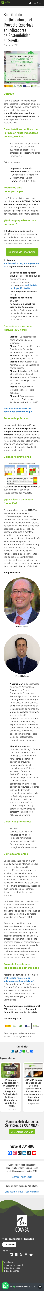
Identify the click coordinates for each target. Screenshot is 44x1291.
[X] (29, 1153)
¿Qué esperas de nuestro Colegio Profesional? (22, 1191)
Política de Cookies (11, 1268)
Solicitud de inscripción (22, 251)
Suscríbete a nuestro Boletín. (22, 1176)
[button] (30, 3)
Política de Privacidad (13, 1265)
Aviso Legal (8, 1262)
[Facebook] (9, 1153)
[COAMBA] (7, 3)
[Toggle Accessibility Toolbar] (40, 1287)
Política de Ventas (11, 1271)
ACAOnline (23, 1287)
